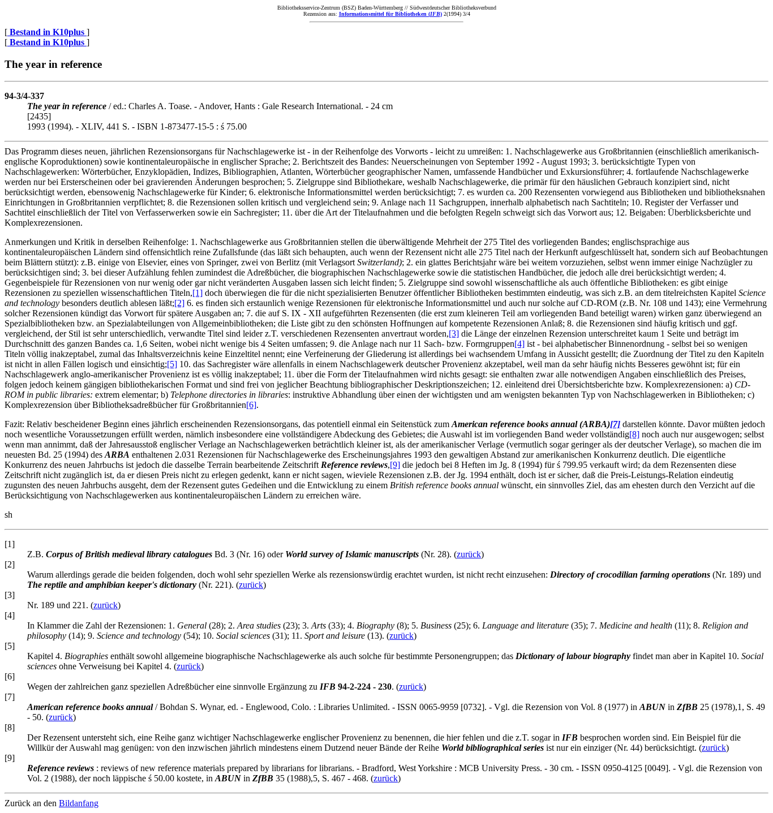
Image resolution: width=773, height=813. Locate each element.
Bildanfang (78, 803)
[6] (251, 405)
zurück (469, 554)
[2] (179, 303)
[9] (395, 465)
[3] (454, 333)
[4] (519, 344)
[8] (634, 434)
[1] (197, 293)
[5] (172, 364)
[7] (615, 424)
